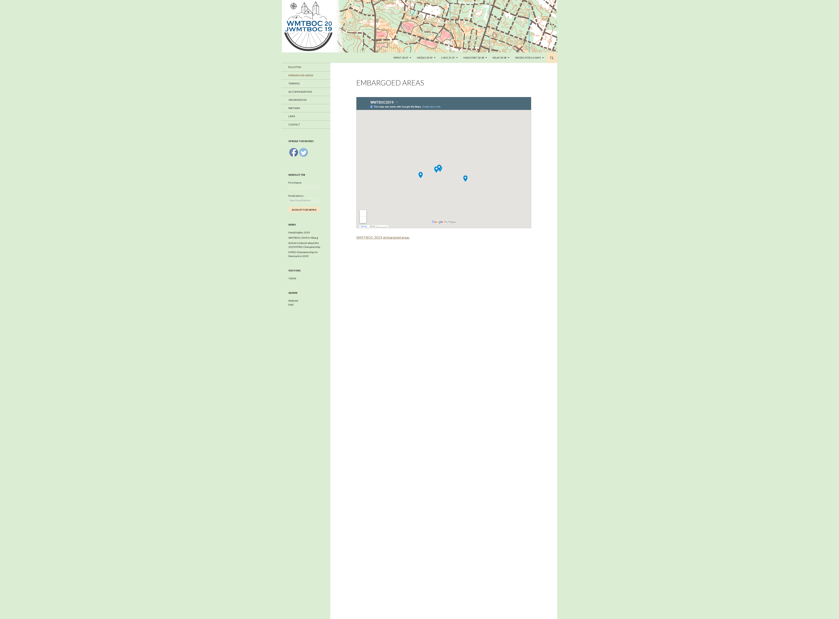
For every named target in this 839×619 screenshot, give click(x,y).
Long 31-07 (448, 57)
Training (294, 83)
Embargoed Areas (300, 75)
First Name (295, 182)
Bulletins (294, 67)
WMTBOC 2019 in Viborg (303, 237)
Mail (290, 304)
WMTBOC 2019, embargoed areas (382, 237)
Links (291, 116)
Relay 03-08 (499, 57)
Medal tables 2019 (299, 232)
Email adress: (296, 195)
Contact (294, 124)
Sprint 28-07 (400, 57)
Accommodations (300, 91)
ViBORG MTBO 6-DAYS (528, 57)
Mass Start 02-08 (473, 57)
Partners (294, 108)
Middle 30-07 (424, 57)
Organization (297, 99)
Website (293, 300)
